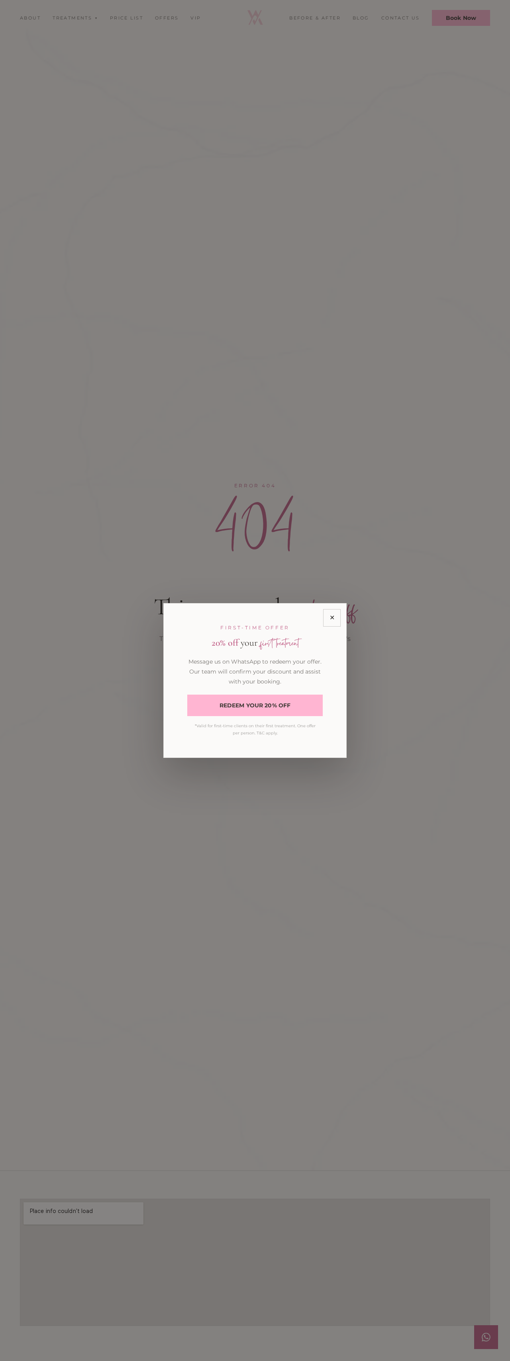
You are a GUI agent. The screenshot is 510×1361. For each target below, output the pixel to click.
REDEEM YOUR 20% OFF (255, 705)
